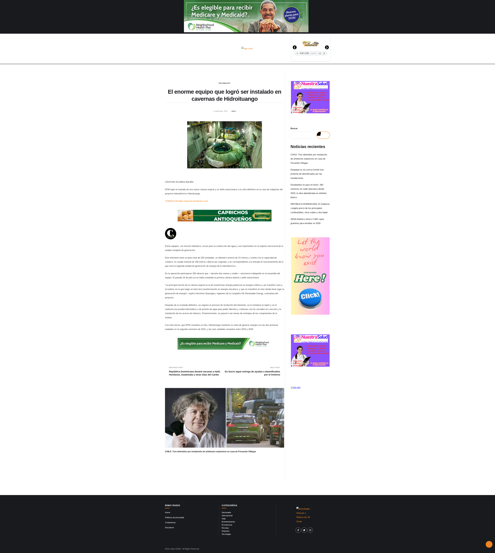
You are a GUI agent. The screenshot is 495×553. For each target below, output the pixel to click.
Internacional (227, 515)
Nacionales (224, 83)
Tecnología (226, 534)
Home (167, 512)
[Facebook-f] (298, 530)
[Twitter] (304, 530)
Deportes (225, 531)
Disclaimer (169, 527)
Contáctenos (170, 522)
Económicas (227, 525)
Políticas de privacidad (174, 517)
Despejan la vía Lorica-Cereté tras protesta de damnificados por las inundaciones (307, 174)
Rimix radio (170, 549)
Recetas (225, 528)
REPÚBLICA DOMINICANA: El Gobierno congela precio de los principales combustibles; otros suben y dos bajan (310, 208)
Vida (223, 519)
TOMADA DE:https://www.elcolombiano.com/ (186, 201)
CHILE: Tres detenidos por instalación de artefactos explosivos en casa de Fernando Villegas (210, 451)
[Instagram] (310, 530)
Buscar (294, 128)
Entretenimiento (228, 522)
